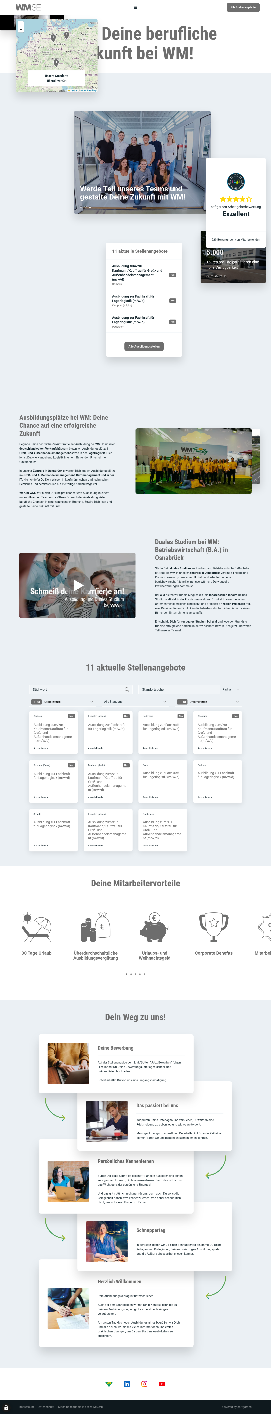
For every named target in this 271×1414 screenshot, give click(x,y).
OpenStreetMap (89, 90)
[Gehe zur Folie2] (85, 206)
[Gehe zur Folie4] (221, 276)
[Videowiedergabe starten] (77, 585)
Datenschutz (46, 1407)
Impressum (26, 1407)
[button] (67, 35)
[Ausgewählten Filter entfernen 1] (39, 702)
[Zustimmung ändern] (6, 1407)
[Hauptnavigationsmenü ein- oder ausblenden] (135, 7)
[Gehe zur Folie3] (90, 206)
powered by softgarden (237, 1407)
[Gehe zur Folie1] (81, 206)
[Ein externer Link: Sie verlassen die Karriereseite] (28, 7)
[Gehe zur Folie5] (225, 276)
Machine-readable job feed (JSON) (80, 1407)
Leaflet (73, 90)
